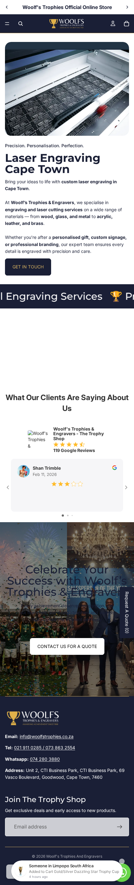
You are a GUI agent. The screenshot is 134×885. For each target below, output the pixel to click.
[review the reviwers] (114, 467)
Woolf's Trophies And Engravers (74, 856)
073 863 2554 (60, 747)
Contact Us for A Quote (67, 646)
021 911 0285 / (29, 747)
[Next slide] (127, 7)
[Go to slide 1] (63, 515)
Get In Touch (28, 266)
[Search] (20, 23)
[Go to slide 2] (68, 515)
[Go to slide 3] (72, 515)
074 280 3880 (45, 759)
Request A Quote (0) (127, 612)
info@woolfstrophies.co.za (47, 736)
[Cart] (126, 23)
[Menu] (7, 23)
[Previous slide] (7, 7)
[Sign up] (119, 826)
